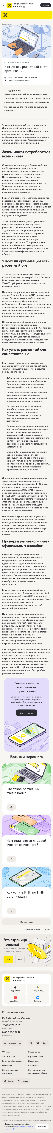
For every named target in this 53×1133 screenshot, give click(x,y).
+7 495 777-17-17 (11, 1025)
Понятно (42, 1126)
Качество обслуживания (13, 1061)
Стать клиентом (27, 713)
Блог (45, 1043)
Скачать (46, 5)
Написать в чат (14, 1043)
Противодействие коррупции (10, 1071)
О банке (6, 1052)
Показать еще (26, 922)
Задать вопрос (8, 1056)
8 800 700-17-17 (11, 1032)
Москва (24, 1081)
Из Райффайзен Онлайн (16, 1018)
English (11, 1081)
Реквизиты (7, 1065)
